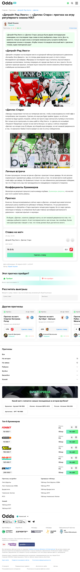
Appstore (7, 521)
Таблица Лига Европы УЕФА (50, 482)
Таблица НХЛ (6, 508)
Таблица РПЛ (45, 486)
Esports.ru (22, 531)
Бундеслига (6, 489)
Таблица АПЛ (45, 493)
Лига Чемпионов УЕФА (10, 486)
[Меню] (76, 3)
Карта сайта (5, 560)
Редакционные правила (22, 566)
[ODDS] (9, 3)
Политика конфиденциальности (41, 560)
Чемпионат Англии (8, 493)
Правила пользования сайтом (20, 560)
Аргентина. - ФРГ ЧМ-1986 (14, 411)
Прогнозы (12, 10)
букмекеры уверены (56, 191)
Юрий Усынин (13, 266)
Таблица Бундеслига (48, 489)
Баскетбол (6, 375)
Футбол (5, 371)
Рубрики (5, 367)
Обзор (61, 432)
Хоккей (5, 379)
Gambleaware (27, 544)
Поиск (72, 3)
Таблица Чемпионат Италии (50, 496)
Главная (5, 10)
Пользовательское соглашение (11, 569)
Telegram (33, 521)
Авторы (55, 566)
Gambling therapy (12, 544)
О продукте (5, 566)
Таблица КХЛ (6, 505)
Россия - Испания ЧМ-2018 (63, 406)
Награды (37, 531)
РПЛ (3, 496)
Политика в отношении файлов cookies (38, 569)
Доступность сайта (41, 566)
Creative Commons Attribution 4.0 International (42, 549)
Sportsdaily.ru (7, 531)
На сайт (72, 432)
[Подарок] (68, 3)
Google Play (20, 521)
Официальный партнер (68, 531)
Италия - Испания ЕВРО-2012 (40, 406)
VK (29, 521)
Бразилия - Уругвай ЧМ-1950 (15, 406)
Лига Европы (6, 482)
